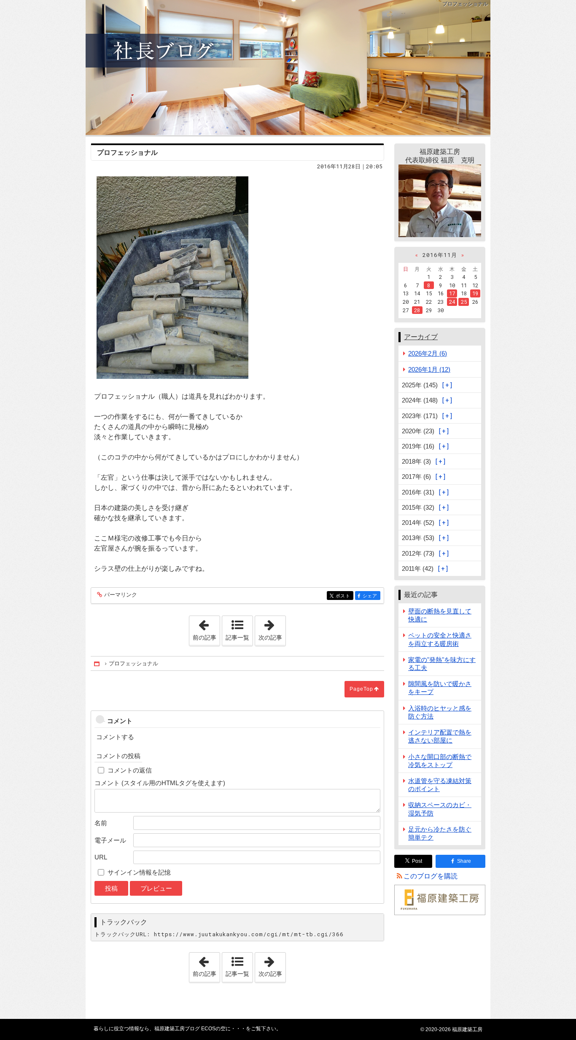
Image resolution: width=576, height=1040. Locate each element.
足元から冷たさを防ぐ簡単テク (439, 833)
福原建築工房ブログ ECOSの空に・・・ (288, 67)
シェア (371, 596)
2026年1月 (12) (429, 369)
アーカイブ (421, 336)
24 (452, 301)
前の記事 (206, 628)
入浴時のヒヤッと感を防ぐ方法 (439, 712)
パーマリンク (120, 595)
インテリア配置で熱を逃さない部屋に (439, 736)
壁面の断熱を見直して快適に (439, 615)
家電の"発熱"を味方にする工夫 (442, 663)
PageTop (361, 689)
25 (464, 301)
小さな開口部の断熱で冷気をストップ (439, 760)
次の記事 (271, 628)
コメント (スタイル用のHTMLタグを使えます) (159, 782)
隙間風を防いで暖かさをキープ (439, 687)
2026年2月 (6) (427, 353)
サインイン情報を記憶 (139, 872)
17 (452, 293)
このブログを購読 (431, 876)
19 (475, 293)
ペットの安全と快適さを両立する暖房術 (439, 639)
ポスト (344, 596)
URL (100, 857)
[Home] (97, 664)
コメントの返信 (130, 770)
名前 (100, 823)
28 (417, 310)
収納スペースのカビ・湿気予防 (439, 808)
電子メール (110, 840)
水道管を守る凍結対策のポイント (439, 784)
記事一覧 (237, 637)
